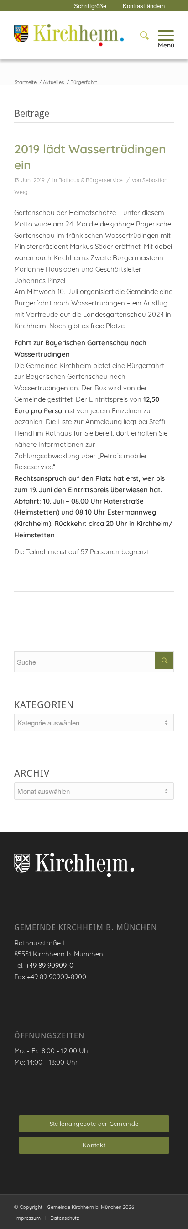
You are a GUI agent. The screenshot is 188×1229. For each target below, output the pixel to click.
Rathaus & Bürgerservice (90, 180)
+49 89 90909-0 (49, 965)
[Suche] (140, 35)
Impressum (28, 1218)
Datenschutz (64, 1218)
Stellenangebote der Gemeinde (94, 1123)
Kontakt (94, 1145)
